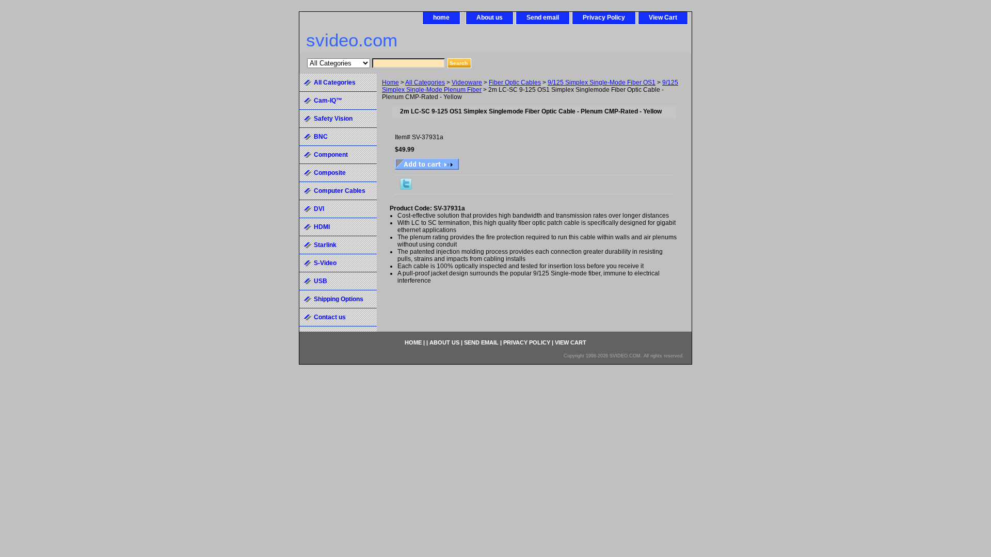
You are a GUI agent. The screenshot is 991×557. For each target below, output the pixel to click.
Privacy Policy (604, 17)
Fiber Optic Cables (515, 82)
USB (320, 281)
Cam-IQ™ (328, 100)
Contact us (330, 317)
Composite (330, 172)
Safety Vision (333, 118)
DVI (319, 208)
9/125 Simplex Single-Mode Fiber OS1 (602, 82)
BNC (321, 136)
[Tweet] (406, 187)
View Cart (663, 17)
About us (489, 17)
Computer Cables (339, 190)
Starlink (325, 245)
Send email (542, 17)
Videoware (467, 82)
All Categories (425, 82)
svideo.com (351, 40)
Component (331, 154)
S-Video (325, 263)
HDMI (322, 227)
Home (390, 82)
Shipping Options (338, 299)
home (441, 17)
